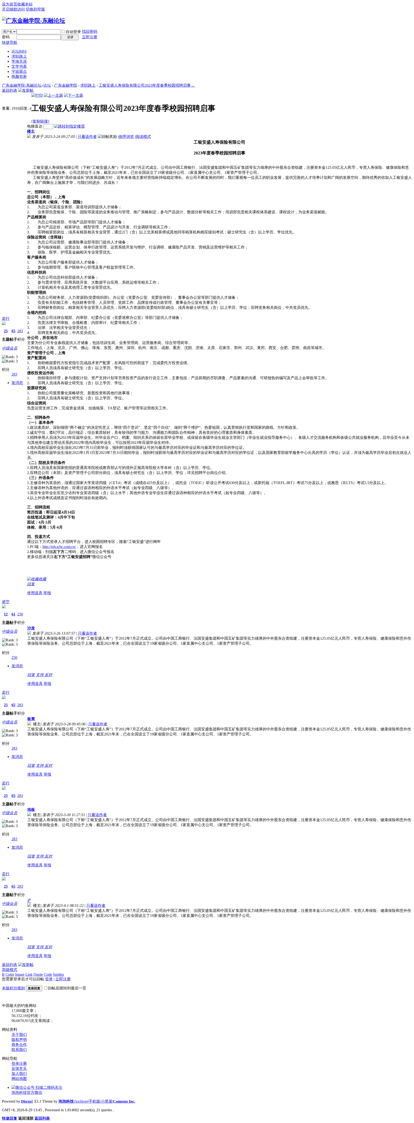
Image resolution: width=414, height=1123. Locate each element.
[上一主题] (53, 95)
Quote (38, 974)
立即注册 (89, 37)
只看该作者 (87, 137)
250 (20, 614)
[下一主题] (73, 95)
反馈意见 (19, 1069)
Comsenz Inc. (124, 1101)
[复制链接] (40, 121)
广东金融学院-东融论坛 (21, 85)
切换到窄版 (35, 9)
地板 (31, 809)
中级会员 (9, 348)
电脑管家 (19, 76)
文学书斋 (19, 66)
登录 (49, 979)
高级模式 (9, 970)
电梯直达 (34, 126)
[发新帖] (26, 90)
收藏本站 (25, 4)
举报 (47, 593)
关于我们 (19, 1035)
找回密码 (89, 31)
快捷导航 (9, 42)
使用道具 (34, 593)
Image (19, 974)
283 (20, 331)
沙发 (31, 628)
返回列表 (9, 90)
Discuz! (27, 1101)
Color (10, 974)
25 (6, 331)
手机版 (94, 1101)
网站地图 (19, 1079)
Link (29, 974)
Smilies (58, 974)
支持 (40, 675)
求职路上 (19, 56)
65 (13, 331)
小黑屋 (106, 1101)
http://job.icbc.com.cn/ (59, 547)
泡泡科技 (66, 1101)
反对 (48, 675)
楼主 (31, 131)
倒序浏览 (126, 137)
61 (13, 614)
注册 (23, 1063)
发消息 (17, 383)
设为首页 (9, 4)
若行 (6, 318)
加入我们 (19, 1074)
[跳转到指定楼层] (69, 126)
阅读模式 (143, 137)
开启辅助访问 (13, 9)
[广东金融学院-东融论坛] (33, 20)
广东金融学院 (65, 85)
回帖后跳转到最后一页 (67, 988)
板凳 (31, 719)
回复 (31, 584)
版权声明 (19, 1040)
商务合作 (19, 1045)
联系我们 (19, 1050)
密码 (6, 37)
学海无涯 (19, 61)
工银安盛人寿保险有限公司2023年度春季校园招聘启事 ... (147, 85)
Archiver (81, 1101)
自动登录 (73, 32)
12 (6, 614)
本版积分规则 (13, 988)
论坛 (19, 51)
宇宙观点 (19, 71)
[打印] (37, 95)
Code (48, 974)
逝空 (6, 602)
